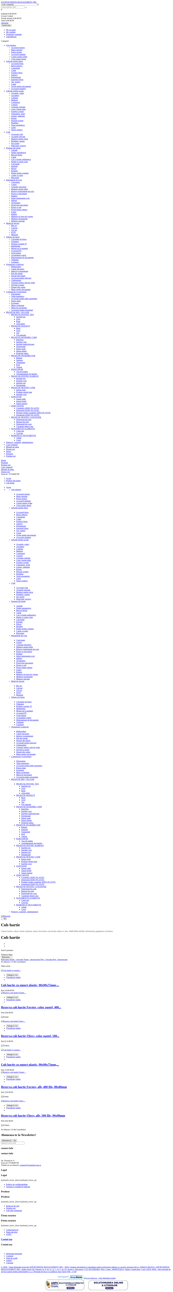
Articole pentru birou (14, 61)
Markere (14, 100)
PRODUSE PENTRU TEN (22, 315)
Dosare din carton (18, 287)
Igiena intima (21, 351)
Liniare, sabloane (18, 116)
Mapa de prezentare (19, 308)
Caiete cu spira (17, 175)
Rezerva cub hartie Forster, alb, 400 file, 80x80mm (34, 1087)
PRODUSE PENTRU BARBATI (25, 376)
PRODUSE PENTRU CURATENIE (26, 417)
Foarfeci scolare (17, 111)
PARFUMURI (17, 369)
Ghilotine (15, 260)
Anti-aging (20, 324)
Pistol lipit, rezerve (18, 146)
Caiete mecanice (17, 269)
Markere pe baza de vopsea (22, 216)
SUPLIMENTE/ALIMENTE (23, 429)
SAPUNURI (16, 397)
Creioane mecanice (18, 187)
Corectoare (15, 182)
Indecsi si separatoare (19, 271)
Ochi (18, 319)
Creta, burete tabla (18, 109)
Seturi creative (17, 130)
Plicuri (13, 168)
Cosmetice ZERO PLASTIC (27, 408)
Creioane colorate (18, 107)
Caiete (13, 157)
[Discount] (5, 916)
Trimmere (15, 241)
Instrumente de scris (14, 180)
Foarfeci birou (16, 73)
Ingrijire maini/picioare (25, 344)
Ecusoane (15, 303)
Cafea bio (20, 431)
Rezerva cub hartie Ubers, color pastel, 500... (30, 1036)
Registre (14, 171)
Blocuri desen (16, 155)
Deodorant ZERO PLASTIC (28, 415)
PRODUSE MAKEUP (20, 326)
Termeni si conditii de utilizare (18, 1187)
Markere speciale (18, 221)
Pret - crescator (47, 959)
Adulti (18, 438)
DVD (13, 232)
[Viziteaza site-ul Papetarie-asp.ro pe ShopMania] (76, 1278)
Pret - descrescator (60, 959)
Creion (14, 184)
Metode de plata (12, 447)
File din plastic (17, 273)
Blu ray (14, 226)
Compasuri (15, 102)
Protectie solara (22, 353)
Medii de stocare (12, 223)
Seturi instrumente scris (20, 198)
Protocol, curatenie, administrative (19, 442)
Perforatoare (16, 77)
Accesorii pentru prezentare (22, 310)
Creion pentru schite (19, 57)
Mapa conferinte (17, 305)
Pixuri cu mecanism (19, 194)
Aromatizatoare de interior (26, 374)
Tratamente (20, 362)
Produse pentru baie (24, 392)
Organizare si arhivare (15, 264)
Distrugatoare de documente (22, 257)
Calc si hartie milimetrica (21, 159)
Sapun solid (21, 399)
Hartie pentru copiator (20, 173)
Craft (8, 132)
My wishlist (10, 32)
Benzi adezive (16, 66)
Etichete (14, 166)
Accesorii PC (16, 251)
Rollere (14, 214)
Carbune (14, 98)
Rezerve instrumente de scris (22, 191)
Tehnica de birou (13, 237)
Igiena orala (21, 349)
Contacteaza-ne (12, 1230)
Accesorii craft (17, 134)
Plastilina (14, 123)
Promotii (9, 454)
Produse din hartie (13, 148)
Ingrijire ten (20, 317)
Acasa (8, 487)
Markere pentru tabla (19, 189)
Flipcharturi (15, 294)
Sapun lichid (21, 401)
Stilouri (14, 200)
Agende (14, 150)
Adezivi (14, 75)
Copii (18, 440)
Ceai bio (19, 433)
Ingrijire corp (21, 342)
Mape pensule (16, 50)
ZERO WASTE (17, 406)
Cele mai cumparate (14, 1210)
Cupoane (9, 1263)
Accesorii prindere (18, 89)
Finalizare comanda (14, 34)
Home (8, 451)
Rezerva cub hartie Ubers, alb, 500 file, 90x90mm (33, 1115)
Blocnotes (15, 178)
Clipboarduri (16, 280)
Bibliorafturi (16, 267)
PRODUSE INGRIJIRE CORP (24, 337)
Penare (14, 118)
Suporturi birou (17, 79)
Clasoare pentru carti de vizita (23, 283)
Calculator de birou (18, 239)
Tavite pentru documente (21, 86)
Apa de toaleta (22, 372)
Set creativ (15, 143)
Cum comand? (12, 445)
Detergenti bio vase (24, 424)
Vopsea (19, 367)
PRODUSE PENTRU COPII (23, 388)
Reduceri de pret (12, 1206)
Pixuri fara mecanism (19, 205)
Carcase (14, 228)
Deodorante (21, 346)
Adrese (9, 1260)
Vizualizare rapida (13, 977)
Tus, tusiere (15, 82)
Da (4, 919)
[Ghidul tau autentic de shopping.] (63, 1278)
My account (11, 30)
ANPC (9, 1234)
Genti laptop (16, 253)
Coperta (14, 105)
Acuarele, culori (17, 93)
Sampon (19, 360)
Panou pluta (16, 301)
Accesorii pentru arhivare (21, 278)
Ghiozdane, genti (18, 114)
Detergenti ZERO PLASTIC (27, 410)
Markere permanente (19, 219)
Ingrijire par (21, 383)
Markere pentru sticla (19, 139)
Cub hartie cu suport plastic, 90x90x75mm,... (30, 985)
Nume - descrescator (32, 959)
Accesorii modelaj (18, 54)
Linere (13, 212)
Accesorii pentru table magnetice (24, 299)
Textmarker (15, 203)
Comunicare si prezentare (16, 292)
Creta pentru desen (18, 59)
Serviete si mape (17, 285)
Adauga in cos (12, 975)
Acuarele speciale (18, 137)
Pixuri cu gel (16, 207)
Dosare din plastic (18, 276)
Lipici (13, 127)
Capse (13, 84)
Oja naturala (21, 335)
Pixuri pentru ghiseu (19, 210)
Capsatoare (15, 68)
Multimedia (15, 246)
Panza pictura (16, 52)
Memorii (14, 235)
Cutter (13, 70)
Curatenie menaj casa (24, 426)
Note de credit (11, 1258)
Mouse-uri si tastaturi (19, 248)
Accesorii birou (17, 64)
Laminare (15, 262)
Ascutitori (15, 95)
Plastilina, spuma (18, 141)
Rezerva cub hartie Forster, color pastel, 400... (31, 1007)
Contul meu (6, 25)
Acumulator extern (18, 255)
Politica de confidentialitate (17, 1184)
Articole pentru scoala (15, 91)
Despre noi (10, 449)
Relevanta (6, 957)
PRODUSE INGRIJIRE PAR (23, 356)
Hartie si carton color (19, 162)
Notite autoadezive (18, 153)
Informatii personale (14, 1254)
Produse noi (11, 456)
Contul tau (6, 1239)
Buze (18, 321)
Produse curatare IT (19, 244)
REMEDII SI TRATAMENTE (23, 435)
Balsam (19, 358)
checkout (4, 23)
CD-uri (14, 230)
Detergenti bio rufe (23, 419)
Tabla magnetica (17, 296)
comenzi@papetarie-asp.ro (30, 1165)
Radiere (14, 196)
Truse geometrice (18, 125)
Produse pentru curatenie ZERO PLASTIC (33, 413)
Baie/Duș (20, 340)
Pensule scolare (17, 121)
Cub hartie (15, 164)
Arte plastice (11, 45)
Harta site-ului (11, 1232)
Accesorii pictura (18, 48)
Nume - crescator (16, 959)
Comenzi (9, 1256)
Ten (17, 333)
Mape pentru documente (21, 289)
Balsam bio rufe (22, 422)
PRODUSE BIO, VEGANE (17, 312)
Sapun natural (21, 404)
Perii (18, 365)
